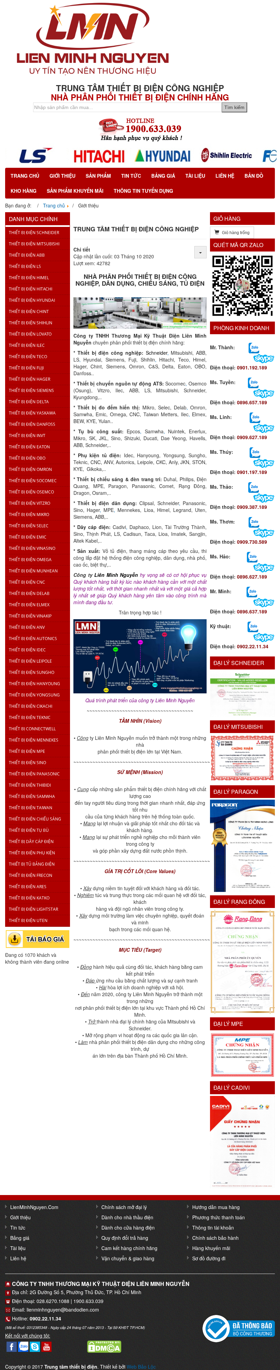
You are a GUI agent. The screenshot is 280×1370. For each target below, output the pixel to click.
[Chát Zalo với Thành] (254, 347)
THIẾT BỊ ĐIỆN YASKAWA (32, 413)
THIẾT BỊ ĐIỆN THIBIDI (30, 785)
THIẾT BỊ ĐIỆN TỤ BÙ (29, 830)
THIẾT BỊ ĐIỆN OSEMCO (31, 492)
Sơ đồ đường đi (208, 1258)
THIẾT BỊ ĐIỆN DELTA (29, 402)
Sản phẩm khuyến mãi (75, 190)
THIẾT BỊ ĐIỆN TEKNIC (30, 717)
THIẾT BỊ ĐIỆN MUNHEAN (33, 571)
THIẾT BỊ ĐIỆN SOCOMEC (33, 481)
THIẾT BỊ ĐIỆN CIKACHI (30, 706)
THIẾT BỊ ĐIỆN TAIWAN (30, 808)
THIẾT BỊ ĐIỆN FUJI (26, 368)
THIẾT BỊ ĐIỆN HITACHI (30, 289)
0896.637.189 (252, 611)
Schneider (156, 352)
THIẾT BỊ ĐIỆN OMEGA (30, 559)
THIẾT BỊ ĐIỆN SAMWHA (32, 796)
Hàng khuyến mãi (211, 1248)
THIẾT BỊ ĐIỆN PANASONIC (34, 774)
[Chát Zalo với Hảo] (252, 556)
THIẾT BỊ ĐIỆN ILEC (27, 345)
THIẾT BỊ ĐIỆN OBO (27, 458)
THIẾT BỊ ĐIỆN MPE (27, 751)
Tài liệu (195, 175)
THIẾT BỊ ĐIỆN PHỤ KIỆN (32, 853)
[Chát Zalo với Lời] (252, 591)
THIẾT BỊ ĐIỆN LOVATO (30, 334)
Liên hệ (224, 175)
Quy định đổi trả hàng (124, 1237)
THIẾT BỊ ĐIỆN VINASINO (32, 548)
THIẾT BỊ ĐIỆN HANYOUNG (34, 684)
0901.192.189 (252, 367)
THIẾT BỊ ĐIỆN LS (25, 266)
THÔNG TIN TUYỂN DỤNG (143, 190)
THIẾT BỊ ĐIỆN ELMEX (29, 605)
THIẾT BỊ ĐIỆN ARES (27, 887)
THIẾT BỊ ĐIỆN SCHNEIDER (34, 232)
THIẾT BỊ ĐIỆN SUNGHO (31, 672)
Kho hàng (24, 190)
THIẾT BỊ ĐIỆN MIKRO (29, 514)
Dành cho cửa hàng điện (128, 1227)
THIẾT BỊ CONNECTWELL (32, 729)
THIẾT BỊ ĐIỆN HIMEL (29, 278)
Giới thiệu (62, 175)
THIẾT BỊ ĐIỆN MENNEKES (33, 740)
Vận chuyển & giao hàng (127, 1258)
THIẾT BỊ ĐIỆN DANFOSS (32, 424)
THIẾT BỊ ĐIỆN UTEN (28, 920)
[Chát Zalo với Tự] (255, 452)
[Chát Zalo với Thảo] (253, 487)
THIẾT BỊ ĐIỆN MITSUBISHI (34, 244)
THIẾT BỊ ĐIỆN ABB (27, 255)
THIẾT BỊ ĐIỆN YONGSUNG (34, 695)
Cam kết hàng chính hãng (129, 1248)
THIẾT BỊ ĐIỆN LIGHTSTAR (33, 909)
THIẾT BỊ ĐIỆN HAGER (29, 379)
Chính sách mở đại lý (124, 1207)
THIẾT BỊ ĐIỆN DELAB (29, 593)
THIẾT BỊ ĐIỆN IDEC (27, 650)
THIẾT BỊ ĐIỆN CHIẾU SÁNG (35, 819)
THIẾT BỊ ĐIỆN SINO (27, 762)
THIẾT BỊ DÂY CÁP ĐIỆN (31, 841)
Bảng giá (163, 175)
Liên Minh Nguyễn (116, 574)
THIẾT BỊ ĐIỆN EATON (29, 447)
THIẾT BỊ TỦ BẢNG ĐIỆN (32, 864)
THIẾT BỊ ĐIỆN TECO (28, 357)
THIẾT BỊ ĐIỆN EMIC (27, 537)
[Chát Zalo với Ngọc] (254, 521)
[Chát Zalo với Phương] (253, 626)
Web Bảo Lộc (141, 1366)
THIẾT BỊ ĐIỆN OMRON (30, 469)
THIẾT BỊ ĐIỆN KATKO (29, 898)
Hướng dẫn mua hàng (216, 1207)
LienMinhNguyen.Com (34, 1207)
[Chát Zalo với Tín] (255, 417)
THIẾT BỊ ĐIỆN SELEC (28, 526)
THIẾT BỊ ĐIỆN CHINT (29, 311)
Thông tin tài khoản (213, 1227)
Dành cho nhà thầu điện (127, 1217)
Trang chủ (25, 175)
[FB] (11, 1346)
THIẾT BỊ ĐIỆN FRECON (30, 875)
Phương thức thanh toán (218, 1217)
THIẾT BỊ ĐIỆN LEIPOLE (30, 661)
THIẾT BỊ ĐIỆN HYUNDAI (32, 300)
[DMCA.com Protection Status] (104, 1346)
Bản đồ (253, 175)
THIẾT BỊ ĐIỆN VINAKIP (30, 616)
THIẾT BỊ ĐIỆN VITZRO (29, 503)
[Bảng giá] (37, 938)
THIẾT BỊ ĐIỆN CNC (27, 582)
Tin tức (131, 175)
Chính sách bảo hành (215, 1237)
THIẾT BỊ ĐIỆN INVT (27, 435)
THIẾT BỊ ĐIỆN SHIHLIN (30, 323)
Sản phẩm (98, 175)
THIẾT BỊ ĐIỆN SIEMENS (31, 390)
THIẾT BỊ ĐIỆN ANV (27, 627)
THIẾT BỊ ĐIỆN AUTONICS (33, 638)
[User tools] (200, 252)
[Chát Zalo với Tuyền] (253, 382)
